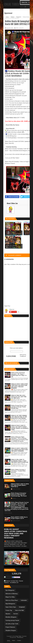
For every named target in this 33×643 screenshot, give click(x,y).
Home (8, 640)
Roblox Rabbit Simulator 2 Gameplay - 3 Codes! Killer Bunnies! (18, 471)
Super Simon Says (11, 607)
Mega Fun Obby (10, 597)
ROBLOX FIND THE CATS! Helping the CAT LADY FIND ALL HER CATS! (18, 397)
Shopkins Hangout (11, 630)
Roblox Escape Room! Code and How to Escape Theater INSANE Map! (18, 407)
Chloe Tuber (11, 4)
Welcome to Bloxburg (11, 593)
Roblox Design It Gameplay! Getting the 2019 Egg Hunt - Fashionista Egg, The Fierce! (19, 494)
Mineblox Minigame (11, 617)
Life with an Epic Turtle (12, 623)
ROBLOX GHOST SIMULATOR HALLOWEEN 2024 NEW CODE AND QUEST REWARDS (19, 450)
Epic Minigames (10, 590)
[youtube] (21, 7)
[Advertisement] (16, 329)
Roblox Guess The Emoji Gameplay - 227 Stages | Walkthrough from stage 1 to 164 (19, 374)
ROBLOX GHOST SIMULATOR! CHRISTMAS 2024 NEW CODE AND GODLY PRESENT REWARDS (19, 386)
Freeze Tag (9, 610)
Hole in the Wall (19, 610)
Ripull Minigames (10, 603)
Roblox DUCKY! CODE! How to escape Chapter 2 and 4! (19, 517)
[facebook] (25, 7)
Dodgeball (22, 607)
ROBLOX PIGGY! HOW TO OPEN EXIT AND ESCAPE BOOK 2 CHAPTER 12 (20, 485)
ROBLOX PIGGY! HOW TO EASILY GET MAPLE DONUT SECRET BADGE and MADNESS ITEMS (20, 427)
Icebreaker (24, 600)
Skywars (8, 613)
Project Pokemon (10, 627)
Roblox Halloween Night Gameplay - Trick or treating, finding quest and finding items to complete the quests (19, 439)
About (13, 640)
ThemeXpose (20, 637)
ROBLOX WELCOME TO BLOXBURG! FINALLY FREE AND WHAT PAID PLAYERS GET (20, 461)
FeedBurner (23, 356)
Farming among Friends (12, 620)
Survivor (15, 613)
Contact (19, 640)
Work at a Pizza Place (12, 600)
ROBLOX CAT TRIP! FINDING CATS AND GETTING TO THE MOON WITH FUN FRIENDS (19, 417)
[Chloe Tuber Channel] (16, 577)
